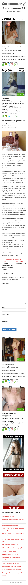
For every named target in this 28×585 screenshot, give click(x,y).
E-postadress (5, 314)
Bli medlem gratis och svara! (14, 259)
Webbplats (5, 321)
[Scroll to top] (25, 582)
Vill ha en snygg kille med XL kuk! (11, 563)
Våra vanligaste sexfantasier (10, 544)
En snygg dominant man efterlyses (11, 569)
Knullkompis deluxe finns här (10, 525)
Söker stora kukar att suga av (10, 554)
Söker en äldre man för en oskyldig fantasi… (14, 548)
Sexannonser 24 (14, 8)
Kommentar (5, 283)
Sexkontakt (13, 127)
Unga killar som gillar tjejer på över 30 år (13, 566)
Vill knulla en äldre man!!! (9, 551)
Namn (3, 307)
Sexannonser (7, 127)
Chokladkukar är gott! (8, 516)
